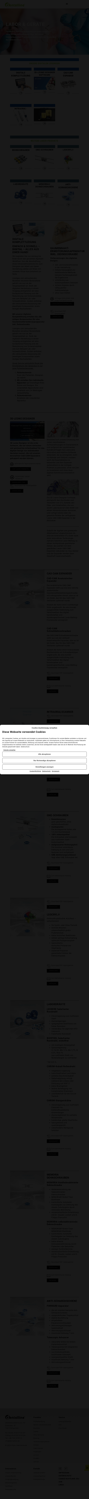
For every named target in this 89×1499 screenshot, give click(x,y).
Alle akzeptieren (44, 754)
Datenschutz (25, 747)
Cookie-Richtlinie (35, 771)
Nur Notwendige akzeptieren (44, 761)
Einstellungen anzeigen (45, 767)
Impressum (55, 771)
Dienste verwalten (9, 750)
